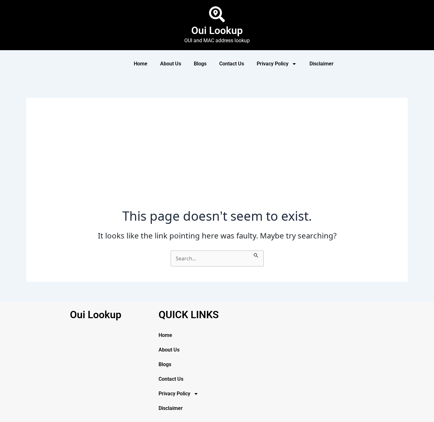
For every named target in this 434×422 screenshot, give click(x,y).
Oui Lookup (217, 30)
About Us (170, 64)
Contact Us (231, 64)
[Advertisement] (217, 160)
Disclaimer (321, 64)
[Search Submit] (256, 254)
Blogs (200, 64)
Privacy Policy (272, 64)
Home (140, 64)
